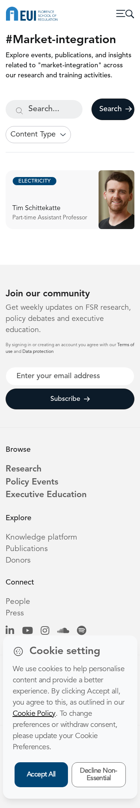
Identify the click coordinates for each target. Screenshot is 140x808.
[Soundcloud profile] (63, 631)
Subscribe (65, 399)
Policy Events (32, 482)
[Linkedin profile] (10, 631)
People (18, 602)
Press (15, 613)
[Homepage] (31, 14)
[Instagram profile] (45, 631)
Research (23, 469)
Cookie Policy (34, 714)
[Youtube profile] (27, 631)
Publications (27, 549)
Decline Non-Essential (98, 774)
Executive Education (46, 495)
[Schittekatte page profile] (70, 199)
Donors (18, 560)
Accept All (41, 774)
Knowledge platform (41, 537)
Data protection (38, 352)
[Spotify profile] (81, 631)
